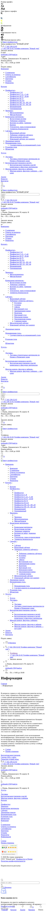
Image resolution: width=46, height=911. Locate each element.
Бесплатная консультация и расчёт (18, 163)
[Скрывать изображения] (2, 31)
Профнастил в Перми (24, 859)
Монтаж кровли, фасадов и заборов (19, 169)
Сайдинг (9, 131)
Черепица (9, 111)
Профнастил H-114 (17, 100)
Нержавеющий (15, 107)
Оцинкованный (16, 109)
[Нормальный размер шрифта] (2, 6)
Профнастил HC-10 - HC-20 (20, 102)
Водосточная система (18, 119)
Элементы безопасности (19, 129)
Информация (6, 837)
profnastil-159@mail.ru (9, 55)
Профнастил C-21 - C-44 (19, 94)
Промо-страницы (12, 751)
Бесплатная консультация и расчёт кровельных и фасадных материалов (24, 166)
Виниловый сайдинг (18, 133)
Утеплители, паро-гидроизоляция (23, 127)
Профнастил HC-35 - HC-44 (20, 104)
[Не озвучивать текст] (2, 38)
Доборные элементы (17, 121)
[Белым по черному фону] (1, 16)
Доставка (9, 157)
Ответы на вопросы (12, 75)
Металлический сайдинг (19, 137)
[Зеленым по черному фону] (1, 24)
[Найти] (3, 197)
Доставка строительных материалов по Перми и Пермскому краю (25, 160)
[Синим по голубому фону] (1, 19)
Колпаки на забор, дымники (20, 123)
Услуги (3, 153)
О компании (10, 73)
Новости (4, 179)
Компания (5, 69)
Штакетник (9, 149)
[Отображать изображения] (2, 28)
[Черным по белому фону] (1, 14)
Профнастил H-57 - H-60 (19, 96)
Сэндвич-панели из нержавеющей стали (25, 145)
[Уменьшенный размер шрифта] (2, 4)
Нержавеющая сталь (13, 143)
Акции (3, 177)
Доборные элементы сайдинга (21, 135)
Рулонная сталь (11, 147)
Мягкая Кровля (15, 115)
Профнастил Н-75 (16, 98)
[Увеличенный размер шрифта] (3, 9)
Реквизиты (9, 83)
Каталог (4, 86)
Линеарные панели (12, 141)
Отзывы (8, 81)
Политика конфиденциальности (13, 861)
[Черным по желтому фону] (1, 21)
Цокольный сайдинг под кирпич (22, 139)
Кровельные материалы (14, 117)
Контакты (4, 181)
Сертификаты (10, 77)
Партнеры (9, 79)
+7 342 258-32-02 (10, 46)
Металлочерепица (17, 113)
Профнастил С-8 (16, 92)
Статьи (8, 749)
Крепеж (13, 125)
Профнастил (10, 90)
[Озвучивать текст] (2, 35)
